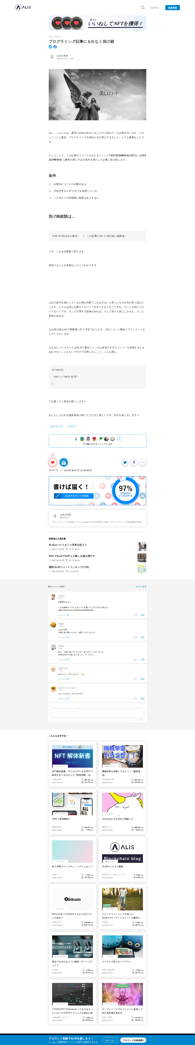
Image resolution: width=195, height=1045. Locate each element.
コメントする (137, 720)
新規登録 (172, 7)
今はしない (110, 1040)
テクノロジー (55, 36)
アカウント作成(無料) (133, 1040)
